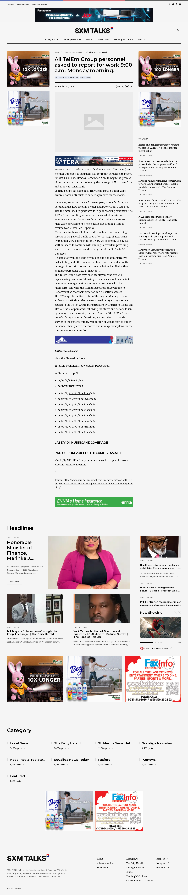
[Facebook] (173, 4)
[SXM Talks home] (94, 30)
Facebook (160, 858)
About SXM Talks (23, 4)
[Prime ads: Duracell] (35, 679)
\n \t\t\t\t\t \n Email (79, 421)
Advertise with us (105, 863)
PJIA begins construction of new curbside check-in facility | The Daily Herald (158, 219)
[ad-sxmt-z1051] (28, 108)
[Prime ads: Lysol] (28, 69)
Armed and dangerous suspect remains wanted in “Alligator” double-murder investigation (159, 147)
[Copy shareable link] (118, 86)
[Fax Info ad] (153, 679)
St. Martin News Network (72, 52)
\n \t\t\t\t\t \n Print (79, 426)
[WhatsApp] (180, 4)
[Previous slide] (175, 612)
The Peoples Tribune (123, 39)
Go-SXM (141, 39)
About (100, 858)
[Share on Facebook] (122, 86)
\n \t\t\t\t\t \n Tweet (80, 399)
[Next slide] (179, 612)
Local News (85, 78)
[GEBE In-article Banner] (94, 340)
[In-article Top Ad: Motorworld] (94, 161)
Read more (16, 581)
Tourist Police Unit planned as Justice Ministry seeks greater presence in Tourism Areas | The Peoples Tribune (158, 236)
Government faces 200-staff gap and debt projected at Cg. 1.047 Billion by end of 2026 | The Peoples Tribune (160, 203)
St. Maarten (102, 867)
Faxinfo (89, 39)
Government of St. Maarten (139, 880)
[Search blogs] (170, 4)
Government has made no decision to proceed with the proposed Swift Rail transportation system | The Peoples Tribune (158, 166)
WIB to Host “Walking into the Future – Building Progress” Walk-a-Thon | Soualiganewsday (160, 589)
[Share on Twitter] (127, 86)
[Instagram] (177, 4)
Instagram (161, 863)
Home (57, 52)
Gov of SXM (103, 39)
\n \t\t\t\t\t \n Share (79, 393)
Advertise (10, 4)
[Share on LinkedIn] (131, 86)
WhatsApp (161, 867)
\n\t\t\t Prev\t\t (71, 380)
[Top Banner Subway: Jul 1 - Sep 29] (94, 15)
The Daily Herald (51, 39)
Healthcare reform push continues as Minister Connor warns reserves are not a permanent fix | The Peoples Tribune (159, 567)
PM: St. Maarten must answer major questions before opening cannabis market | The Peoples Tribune (160, 603)
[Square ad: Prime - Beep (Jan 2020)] (94, 679)
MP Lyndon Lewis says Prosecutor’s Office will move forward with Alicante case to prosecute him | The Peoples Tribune (158, 254)
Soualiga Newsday (72, 39)
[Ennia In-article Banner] (94, 502)
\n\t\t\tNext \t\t (71, 386)
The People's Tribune (136, 876)
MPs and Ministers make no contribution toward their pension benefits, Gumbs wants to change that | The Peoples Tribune (160, 185)
